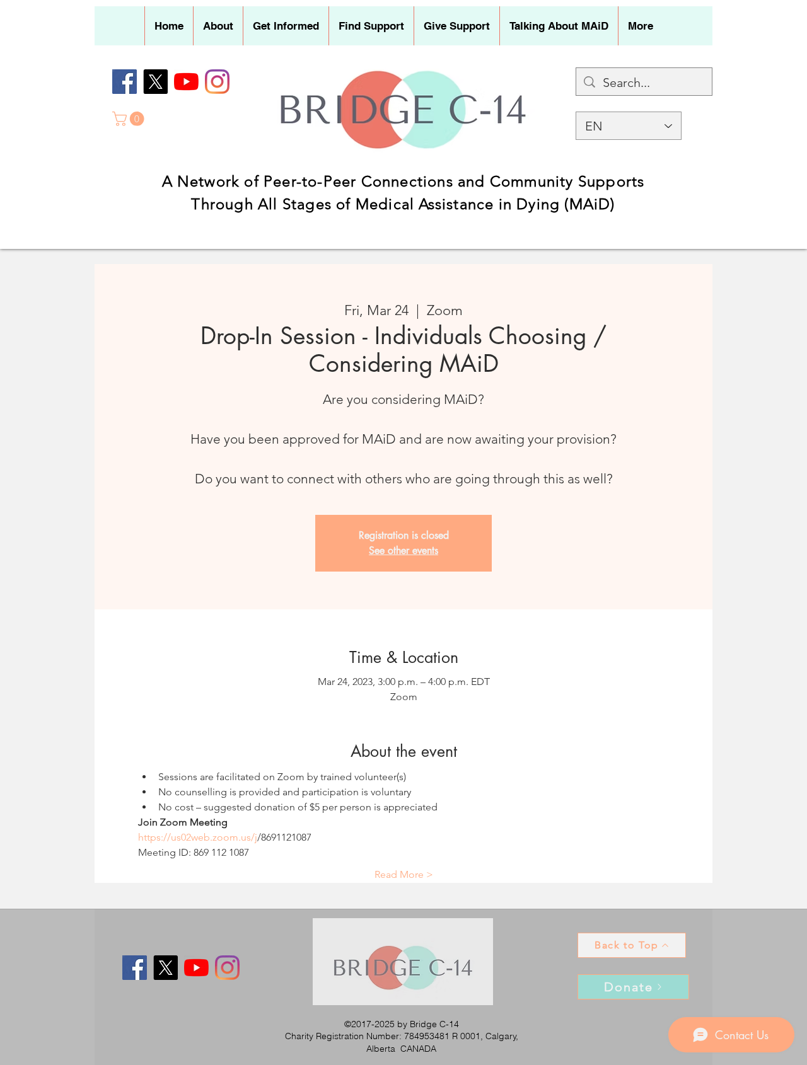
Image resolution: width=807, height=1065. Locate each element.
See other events (403, 550)
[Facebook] (124, 81)
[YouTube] (186, 81)
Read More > (403, 874)
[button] (218, 25)
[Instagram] (217, 81)
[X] (155, 81)
